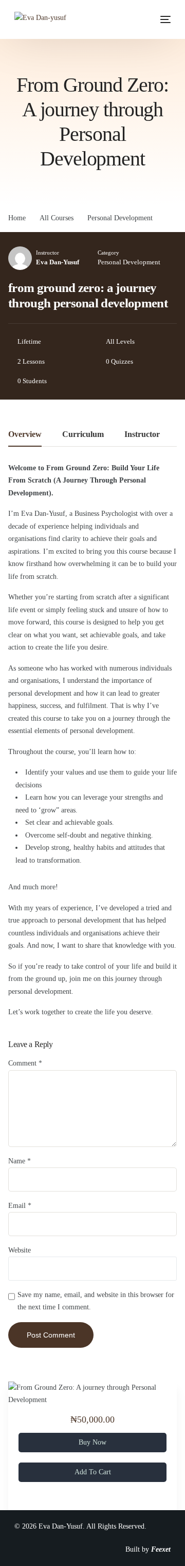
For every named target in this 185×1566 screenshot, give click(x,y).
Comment (25, 1063)
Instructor (47, 252)
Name (19, 1161)
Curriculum (83, 434)
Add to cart (93, 1472)
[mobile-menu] (163, 19)
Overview (25, 434)
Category (108, 252)
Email (19, 1205)
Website (19, 1250)
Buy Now (92, 1442)
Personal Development (129, 262)
